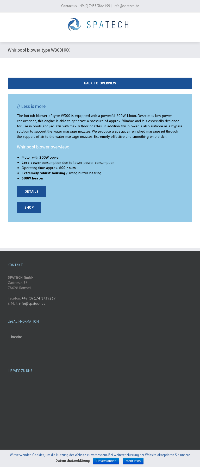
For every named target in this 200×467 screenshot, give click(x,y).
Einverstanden (106, 461)
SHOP (29, 207)
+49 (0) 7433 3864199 (94, 6)
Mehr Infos (133, 461)
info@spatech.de (126, 6)
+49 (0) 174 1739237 (38, 298)
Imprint (16, 336)
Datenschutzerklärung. (72, 460)
